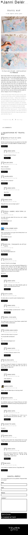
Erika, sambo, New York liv (15, 211)
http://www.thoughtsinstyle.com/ (8, 251)
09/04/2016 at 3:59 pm (7, 247)
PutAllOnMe (9, 228)
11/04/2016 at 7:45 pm (10, 465)
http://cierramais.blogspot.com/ (8, 341)
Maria (6, 386)
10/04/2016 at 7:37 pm (10, 437)
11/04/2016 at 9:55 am (13, 376)
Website (3, 492)
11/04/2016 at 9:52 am (13, 152)
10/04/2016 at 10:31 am (10, 388)
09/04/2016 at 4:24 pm (10, 260)
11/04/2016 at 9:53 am (13, 282)
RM (5, 463)
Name (2, 482)
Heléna (7, 360)
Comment (3, 498)
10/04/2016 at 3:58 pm (10, 425)
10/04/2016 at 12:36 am (10, 332)
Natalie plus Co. (10, 138)
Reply (4, 146)
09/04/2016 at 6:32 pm (10, 295)
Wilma (6, 162)
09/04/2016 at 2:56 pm (7, 214)
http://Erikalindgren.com (6, 221)
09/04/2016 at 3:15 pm (10, 230)
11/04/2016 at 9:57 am (13, 450)
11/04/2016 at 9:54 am (13, 350)
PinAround (15, 72)
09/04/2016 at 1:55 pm (10, 201)
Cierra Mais (9, 330)
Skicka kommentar (8, 516)
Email (2, 487)
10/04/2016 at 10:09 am (10, 361)
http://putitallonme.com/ (6, 236)
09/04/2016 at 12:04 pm (10, 139)
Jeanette (7, 424)
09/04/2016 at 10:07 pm (10, 318)
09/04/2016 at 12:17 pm (10, 164)
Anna (6, 200)
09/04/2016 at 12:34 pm (10, 178)
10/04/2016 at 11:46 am (10, 399)
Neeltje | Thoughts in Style (15, 244)
